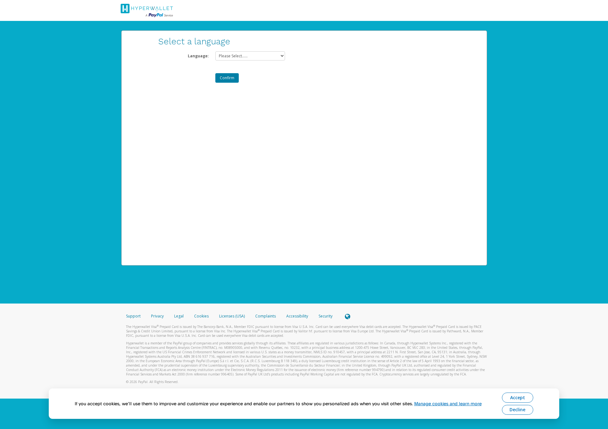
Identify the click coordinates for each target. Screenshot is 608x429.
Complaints (266, 316)
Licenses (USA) (232, 316)
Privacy (157, 316)
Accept (517, 397)
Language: (198, 56)
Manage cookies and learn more (448, 403)
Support (133, 316)
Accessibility (297, 316)
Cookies (201, 316)
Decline (517, 410)
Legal (179, 316)
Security (325, 316)
